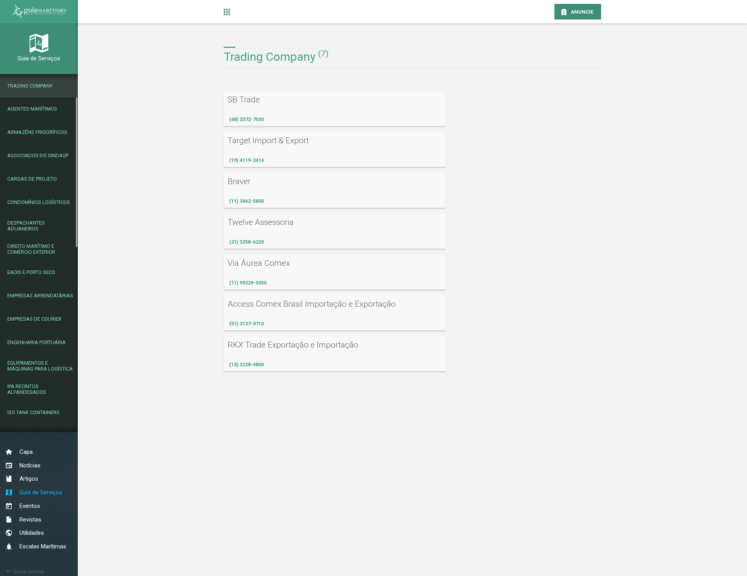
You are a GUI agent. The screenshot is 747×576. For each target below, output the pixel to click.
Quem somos (29, 571)
